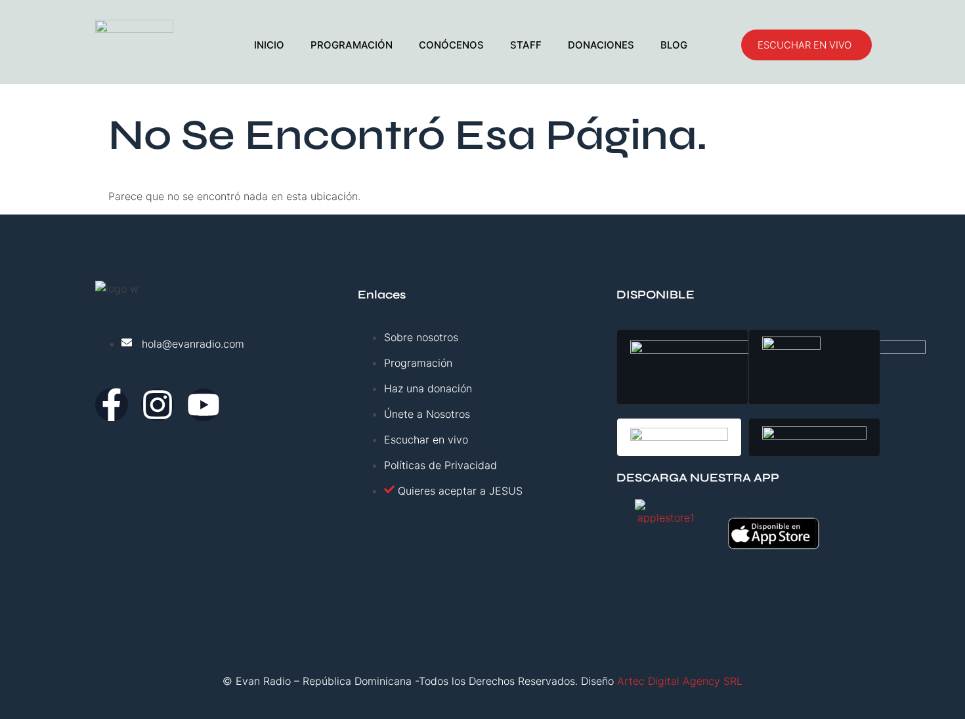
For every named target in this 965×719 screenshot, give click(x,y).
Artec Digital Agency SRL (679, 681)
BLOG (673, 45)
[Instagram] (157, 404)
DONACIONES (601, 45)
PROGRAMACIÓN (352, 45)
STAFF (526, 45)
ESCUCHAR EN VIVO (804, 45)
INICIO (269, 45)
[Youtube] (203, 404)
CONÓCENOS (451, 45)
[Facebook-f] (111, 404)
